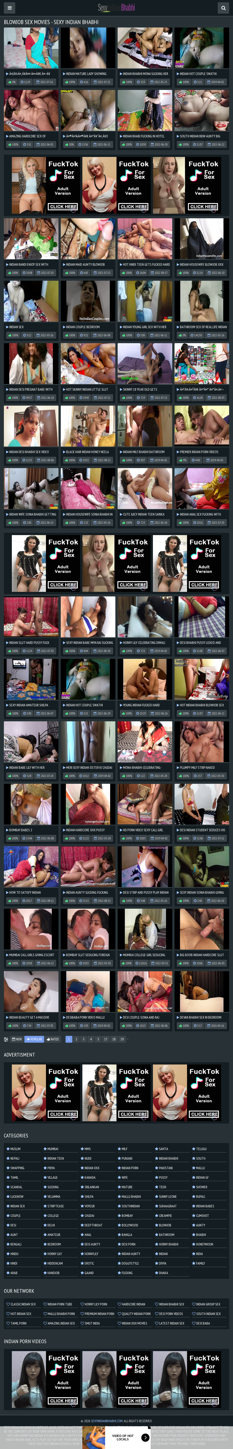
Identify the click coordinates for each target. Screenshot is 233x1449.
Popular (36, 1039)
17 (105, 1039)
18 (114, 1039)
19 (122, 1039)
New (18, 1039)
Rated (54, 1039)
